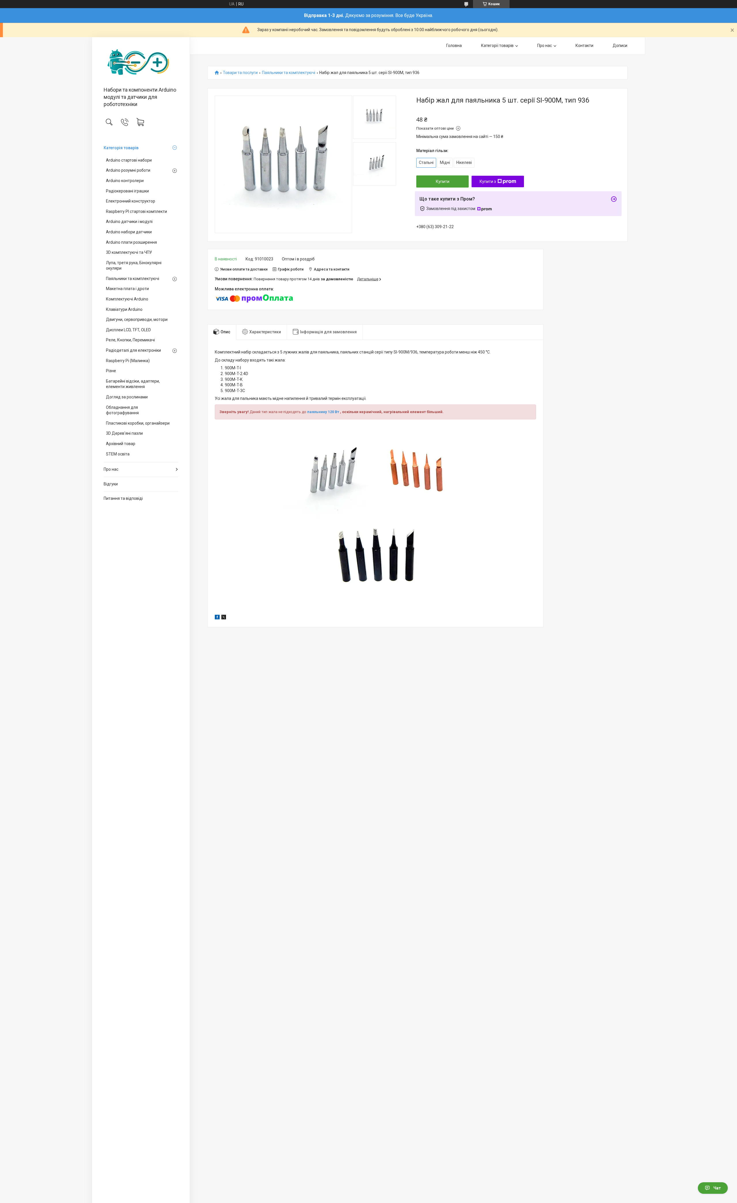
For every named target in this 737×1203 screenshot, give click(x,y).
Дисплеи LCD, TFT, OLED (128, 330)
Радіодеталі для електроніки (133, 350)
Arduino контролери (125, 180)
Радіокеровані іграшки (127, 191)
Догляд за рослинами (127, 397)
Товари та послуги (240, 73)
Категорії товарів (497, 45)
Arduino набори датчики (129, 232)
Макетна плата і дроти (127, 288)
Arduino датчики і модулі (129, 221)
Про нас (111, 469)
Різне (111, 370)
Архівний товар (120, 443)
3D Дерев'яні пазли (124, 433)
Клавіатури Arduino (124, 309)
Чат (717, 1188)
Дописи (620, 45)
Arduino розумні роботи (128, 170)
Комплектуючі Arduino (127, 299)
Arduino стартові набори (129, 160)
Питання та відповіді (123, 498)
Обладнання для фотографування (122, 410)
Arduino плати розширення (131, 242)
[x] (223, 618)
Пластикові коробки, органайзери (138, 423)
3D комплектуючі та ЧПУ (129, 252)
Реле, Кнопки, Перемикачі (130, 340)
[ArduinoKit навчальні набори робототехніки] (141, 62)
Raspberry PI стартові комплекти (136, 211)
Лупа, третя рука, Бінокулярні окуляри (134, 265)
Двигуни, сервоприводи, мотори (137, 319)
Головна (454, 45)
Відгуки (111, 484)
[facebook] (217, 618)
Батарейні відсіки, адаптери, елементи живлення (133, 384)
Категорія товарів (121, 147)
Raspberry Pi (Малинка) (128, 360)
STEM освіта (118, 454)
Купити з (488, 181)
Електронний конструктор (130, 201)
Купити (442, 181)
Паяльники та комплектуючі (132, 278)
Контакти (584, 45)
